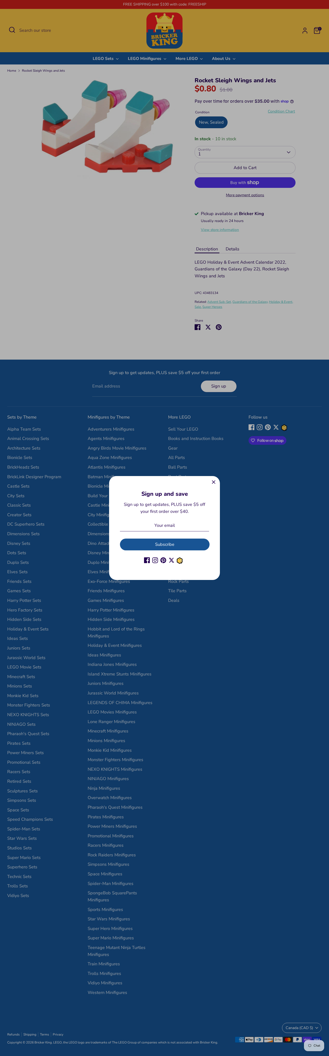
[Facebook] (147, 560)
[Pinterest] (163, 560)
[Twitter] (171, 560)
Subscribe (164, 544)
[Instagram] (155, 560)
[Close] (213, 482)
